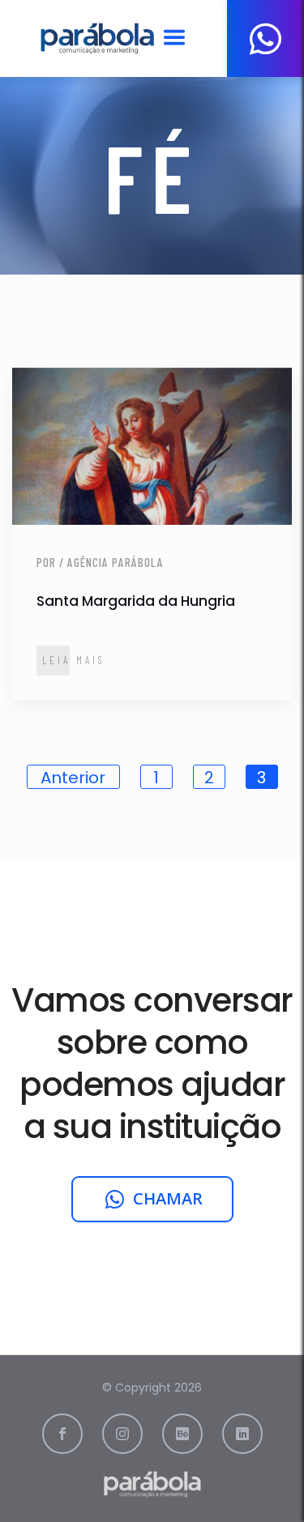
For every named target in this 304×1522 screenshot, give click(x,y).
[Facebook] (62, 1433)
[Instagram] (122, 1433)
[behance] (182, 1433)
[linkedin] (242, 1433)
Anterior (73, 777)
